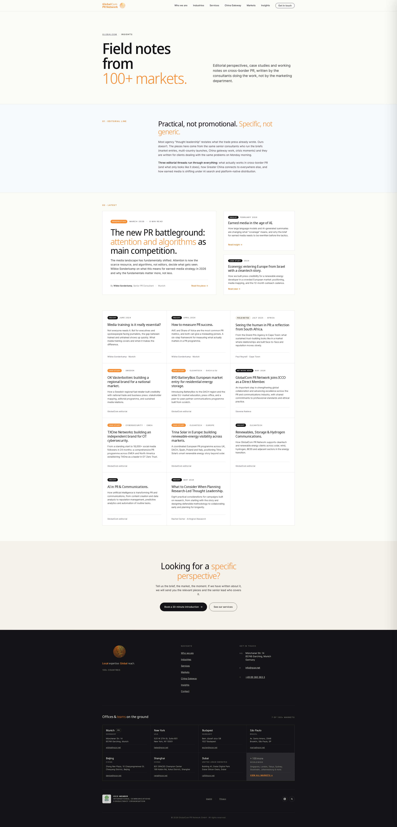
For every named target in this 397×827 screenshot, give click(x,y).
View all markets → (261, 775)
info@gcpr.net (252, 667)
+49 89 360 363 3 (255, 677)
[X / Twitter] (292, 799)
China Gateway (233, 5)
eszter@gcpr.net (209, 747)
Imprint (209, 799)
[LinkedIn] (285, 799)
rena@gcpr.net (160, 775)
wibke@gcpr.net (113, 747)
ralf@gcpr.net (208, 775)
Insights (265, 5)
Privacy (222, 799)
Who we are (180, 5)
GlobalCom (109, 34)
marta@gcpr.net (257, 747)
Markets (251, 5)
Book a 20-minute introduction (183, 606)
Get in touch (285, 5)
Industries (198, 5)
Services (214, 5)
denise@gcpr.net (113, 775)
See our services (223, 606)
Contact (185, 691)
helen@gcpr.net (161, 747)
